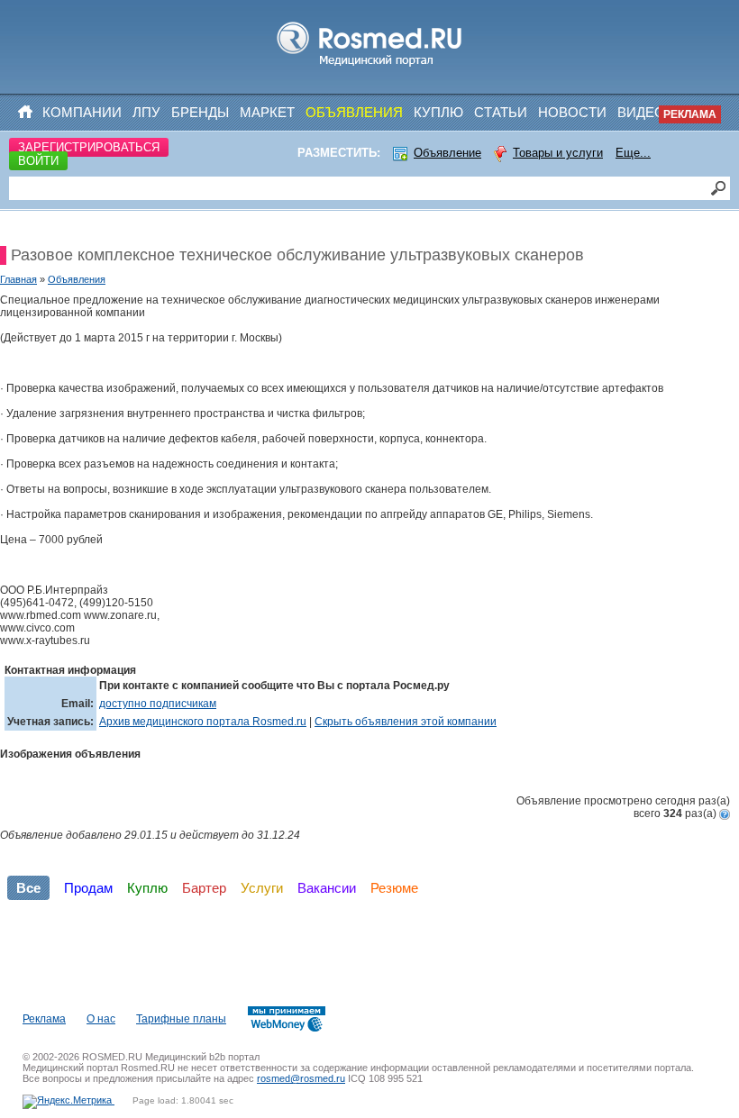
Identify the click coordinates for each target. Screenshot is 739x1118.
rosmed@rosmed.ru (301, 1078)
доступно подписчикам (157, 703)
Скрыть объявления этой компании (406, 721)
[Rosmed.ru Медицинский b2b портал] (370, 66)
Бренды (200, 112)
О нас (101, 1019)
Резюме (394, 887)
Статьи (500, 112)
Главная (18, 279)
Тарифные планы (181, 1019)
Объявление (447, 152)
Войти (38, 161)
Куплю (438, 112)
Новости (572, 112)
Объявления (354, 112)
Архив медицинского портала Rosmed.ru (202, 721)
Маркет (267, 112)
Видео (641, 112)
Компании (82, 112)
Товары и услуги (558, 152)
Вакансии (326, 887)
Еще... (633, 152)
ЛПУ (146, 112)
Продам (88, 887)
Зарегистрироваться (89, 147)
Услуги (262, 887)
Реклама (689, 114)
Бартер (204, 887)
